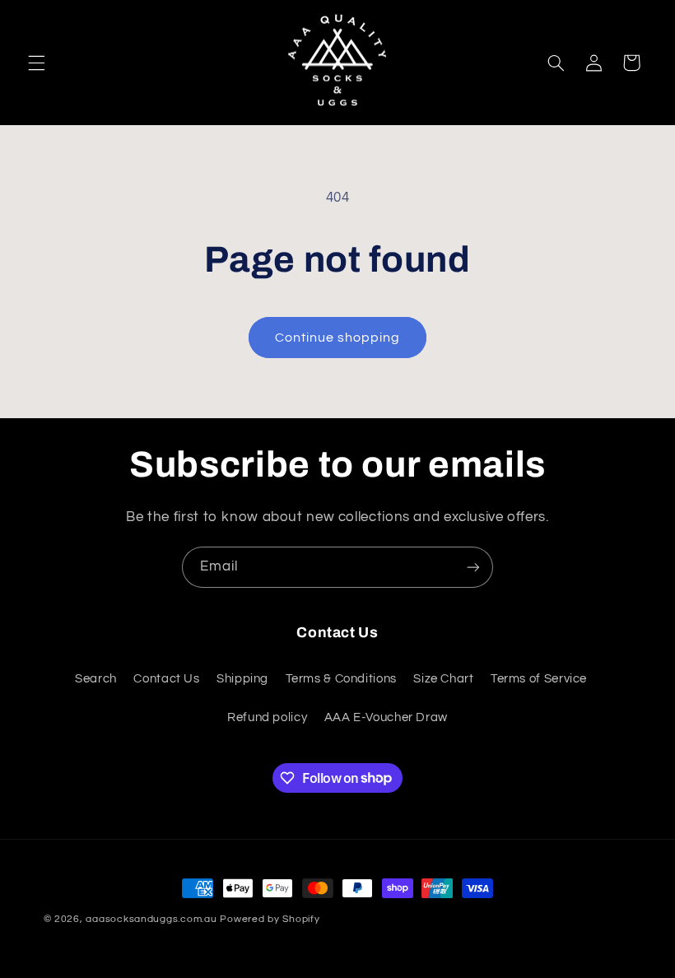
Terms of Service (539, 679)
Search (96, 679)
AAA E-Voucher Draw (386, 717)
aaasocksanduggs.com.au (151, 919)
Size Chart (443, 679)
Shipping (242, 679)
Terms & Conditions (341, 679)
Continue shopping (338, 337)
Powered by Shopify (269, 919)
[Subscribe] (473, 567)
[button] (36, 63)
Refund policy (267, 717)
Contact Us (166, 679)
